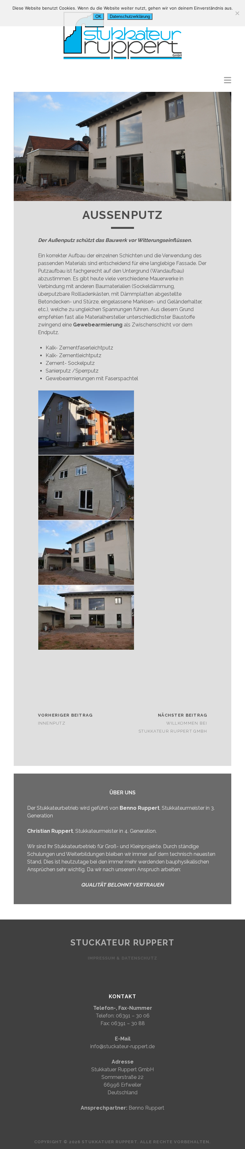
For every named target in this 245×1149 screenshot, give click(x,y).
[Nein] (237, 13)
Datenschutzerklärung (130, 16)
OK (98, 16)
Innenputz (52, 723)
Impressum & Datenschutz (122, 958)
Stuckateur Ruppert (122, 942)
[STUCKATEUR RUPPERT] (123, 65)
